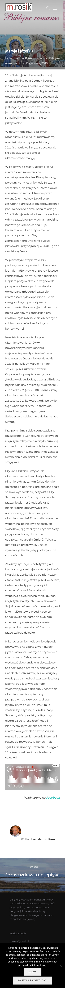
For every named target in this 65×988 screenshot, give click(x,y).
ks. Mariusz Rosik (21, 58)
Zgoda (32, 971)
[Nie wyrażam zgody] (60, 965)
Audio (44, 58)
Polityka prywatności (32, 980)
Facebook (53, 797)
